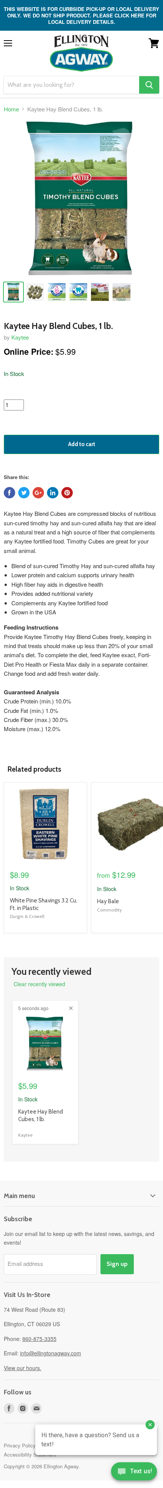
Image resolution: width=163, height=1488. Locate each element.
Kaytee (20, 337)
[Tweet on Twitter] (24, 492)
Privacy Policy (20, 1445)
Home (11, 109)
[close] (71, 1008)
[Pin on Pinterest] (67, 492)
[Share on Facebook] (9, 492)
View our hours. (22, 1368)
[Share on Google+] (38, 492)
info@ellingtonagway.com (50, 1353)
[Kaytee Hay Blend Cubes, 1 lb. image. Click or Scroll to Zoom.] (81, 198)
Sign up (117, 1263)
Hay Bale (108, 901)
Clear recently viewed (39, 984)
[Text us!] (134, 1473)
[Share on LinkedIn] (52, 492)
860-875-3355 (39, 1338)
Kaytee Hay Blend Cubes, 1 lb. (40, 1115)
